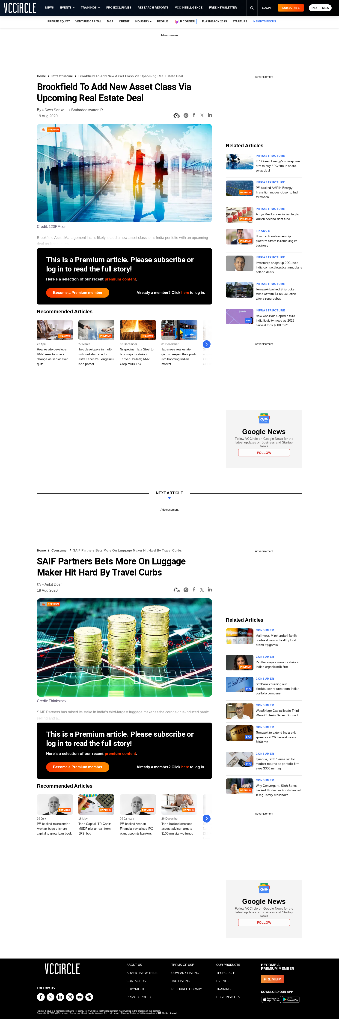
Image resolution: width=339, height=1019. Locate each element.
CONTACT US (136, 981)
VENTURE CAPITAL (88, 21)
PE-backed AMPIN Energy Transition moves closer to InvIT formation (278, 192)
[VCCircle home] (20, 8)
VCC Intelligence (189, 7)
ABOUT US (134, 965)
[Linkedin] (210, 116)
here (185, 293)
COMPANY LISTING (185, 973)
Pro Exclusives (118, 7)
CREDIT (124, 21)
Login (266, 7)
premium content (120, 279)
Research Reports (153, 7)
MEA (325, 8)
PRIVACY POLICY (139, 997)
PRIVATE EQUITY (59, 21)
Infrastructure (62, 76)
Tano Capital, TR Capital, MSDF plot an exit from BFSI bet (95, 828)
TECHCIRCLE (225, 973)
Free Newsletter (223, 7)
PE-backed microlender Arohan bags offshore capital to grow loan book (54, 828)
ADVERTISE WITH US (142, 973)
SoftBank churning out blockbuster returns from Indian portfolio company (277, 688)
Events (65, 7)
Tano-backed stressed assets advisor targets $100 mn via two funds (177, 828)
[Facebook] (194, 116)
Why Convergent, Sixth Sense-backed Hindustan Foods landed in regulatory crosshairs (278, 790)
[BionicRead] (176, 115)
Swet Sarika (54, 110)
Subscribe (291, 7)
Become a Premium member (77, 293)
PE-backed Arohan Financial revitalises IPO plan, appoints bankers (136, 828)
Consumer (59, 550)
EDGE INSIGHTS (228, 997)
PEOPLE (162, 21)
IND (314, 8)
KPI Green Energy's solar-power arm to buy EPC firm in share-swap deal (278, 165)
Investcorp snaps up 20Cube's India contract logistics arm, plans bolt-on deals (279, 267)
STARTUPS (239, 21)
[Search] (251, 8)
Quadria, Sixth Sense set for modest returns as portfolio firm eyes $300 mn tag (277, 763)
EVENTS (222, 981)
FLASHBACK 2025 (214, 21)
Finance (263, 230)
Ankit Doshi (54, 584)
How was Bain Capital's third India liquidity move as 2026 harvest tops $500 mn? (275, 320)
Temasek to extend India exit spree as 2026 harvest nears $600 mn (276, 737)
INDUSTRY (142, 21)
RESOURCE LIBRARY (186, 989)
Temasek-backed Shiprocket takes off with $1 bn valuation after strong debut (276, 293)
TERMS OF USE (182, 965)
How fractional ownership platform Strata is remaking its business (276, 240)
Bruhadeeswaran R (87, 110)
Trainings (89, 7)
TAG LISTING (180, 981)
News (49, 7)
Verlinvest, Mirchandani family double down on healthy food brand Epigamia (276, 640)
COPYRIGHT (135, 989)
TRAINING (223, 989)
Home (41, 76)
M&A (110, 21)
